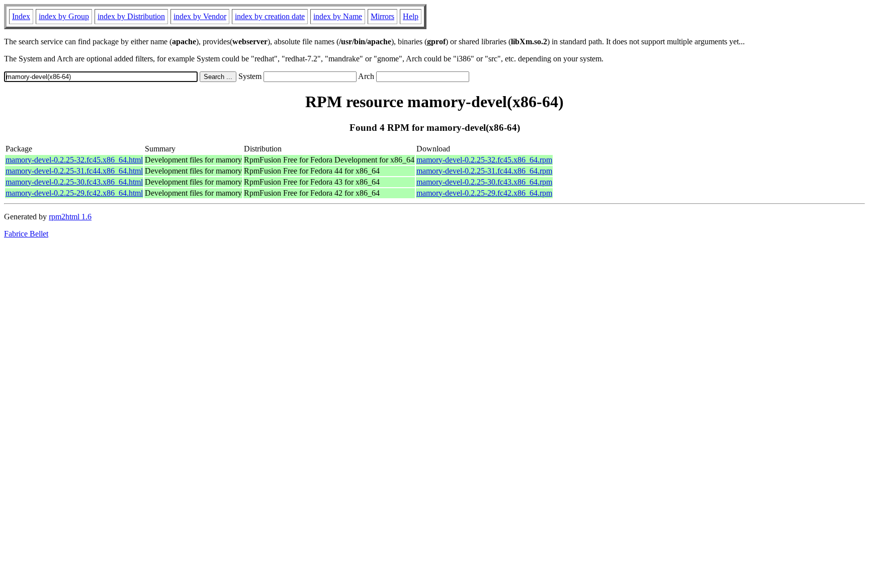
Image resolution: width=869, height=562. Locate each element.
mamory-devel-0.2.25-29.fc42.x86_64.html (74, 193)
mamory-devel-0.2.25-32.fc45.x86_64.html (74, 159)
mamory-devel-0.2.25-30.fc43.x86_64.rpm (484, 182)
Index (21, 16)
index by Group (64, 16)
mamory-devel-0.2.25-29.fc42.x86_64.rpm (484, 193)
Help (410, 16)
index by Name (337, 16)
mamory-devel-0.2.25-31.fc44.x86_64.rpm (484, 171)
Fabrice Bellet (26, 233)
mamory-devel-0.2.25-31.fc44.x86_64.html (74, 171)
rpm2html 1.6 (70, 216)
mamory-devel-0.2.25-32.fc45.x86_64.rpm (484, 159)
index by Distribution (131, 16)
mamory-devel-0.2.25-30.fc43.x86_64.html (74, 182)
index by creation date (270, 16)
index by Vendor (199, 16)
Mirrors (382, 16)
